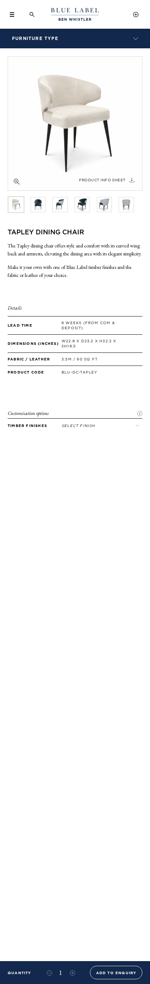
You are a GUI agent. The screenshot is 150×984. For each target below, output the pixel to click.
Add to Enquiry (116, 973)
